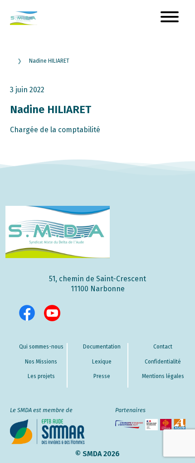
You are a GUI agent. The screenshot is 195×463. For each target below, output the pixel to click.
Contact (162, 347)
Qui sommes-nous (41, 347)
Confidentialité (163, 361)
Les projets (41, 376)
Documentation (102, 347)
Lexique (102, 361)
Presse (101, 376)
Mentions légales (163, 376)
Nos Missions (41, 361)
